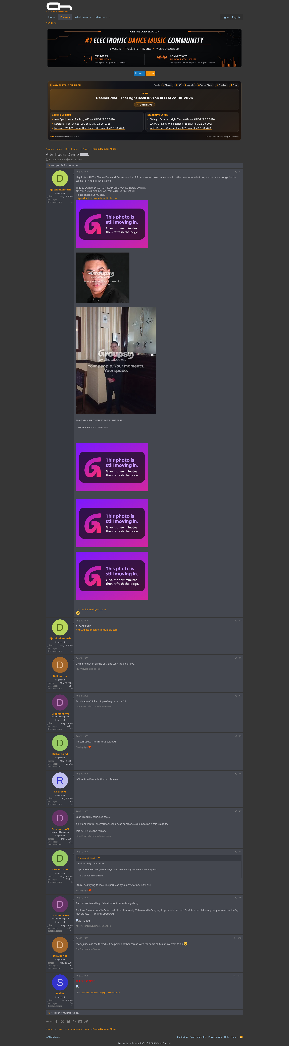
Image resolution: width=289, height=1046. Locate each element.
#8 (240, 851)
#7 (240, 811)
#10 (240, 938)
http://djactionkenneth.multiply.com (97, 198)
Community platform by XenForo (144, 1043)
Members (101, 17)
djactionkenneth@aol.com (91, 609)
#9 (240, 897)
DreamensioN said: (87, 858)
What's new (81, 17)
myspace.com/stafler (110, 992)
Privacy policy (215, 1036)
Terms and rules (198, 1036)
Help (226, 1036)
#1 (240, 171)
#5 (240, 736)
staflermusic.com (90, 992)
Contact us (182, 1036)
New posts (51, 22)
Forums (65, 17)
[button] (90, 17)
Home (51, 17)
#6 (240, 773)
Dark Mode (54, 1036)
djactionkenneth (57, 159)
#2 (240, 620)
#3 (240, 658)
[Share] (235, 172)
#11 (240, 975)
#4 (240, 695)
